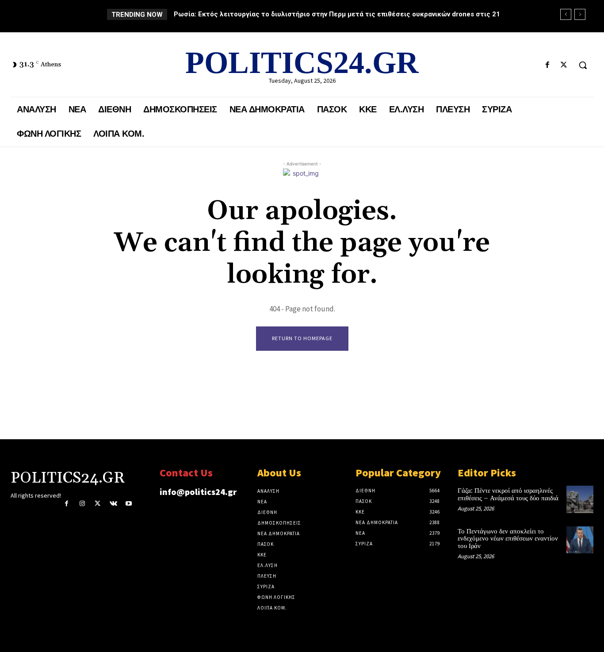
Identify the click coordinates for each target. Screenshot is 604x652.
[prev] (565, 14)
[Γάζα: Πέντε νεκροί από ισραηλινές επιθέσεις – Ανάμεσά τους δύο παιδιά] (579, 499)
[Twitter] (564, 65)
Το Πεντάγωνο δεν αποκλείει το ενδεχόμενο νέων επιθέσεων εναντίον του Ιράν (508, 538)
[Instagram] (82, 503)
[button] (582, 65)
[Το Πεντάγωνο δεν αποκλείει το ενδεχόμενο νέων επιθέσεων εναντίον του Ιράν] (579, 539)
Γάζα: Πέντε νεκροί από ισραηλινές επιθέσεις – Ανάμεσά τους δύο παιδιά (508, 494)
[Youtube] (128, 503)
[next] (579, 14)
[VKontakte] (113, 503)
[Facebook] (548, 65)
